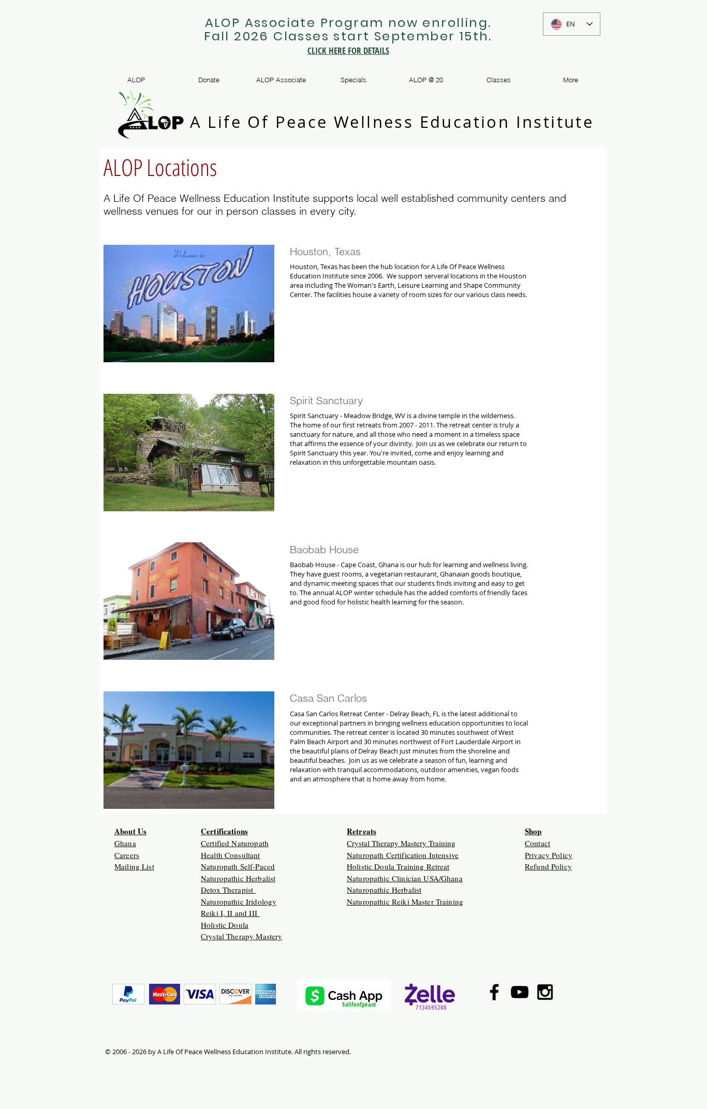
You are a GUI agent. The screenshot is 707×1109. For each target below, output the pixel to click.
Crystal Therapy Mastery (241, 936)
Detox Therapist (228, 889)
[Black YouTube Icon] (520, 992)
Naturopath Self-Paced (238, 866)
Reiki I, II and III (230, 913)
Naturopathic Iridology (238, 901)
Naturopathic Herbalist (238, 878)
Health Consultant (230, 855)
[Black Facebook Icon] (494, 992)
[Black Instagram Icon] (545, 992)
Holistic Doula (224, 925)
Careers (126, 855)
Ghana (125, 843)
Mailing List (134, 866)
